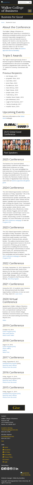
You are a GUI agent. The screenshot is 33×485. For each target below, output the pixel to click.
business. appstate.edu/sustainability (14, 49)
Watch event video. (8, 335)
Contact (6, 459)
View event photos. (8, 333)
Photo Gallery (7, 348)
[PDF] (19, 393)
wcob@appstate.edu (7, 436)
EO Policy (7, 452)
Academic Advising (6, 428)
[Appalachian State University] (8, 2)
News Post (6, 352)
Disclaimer (7, 450)
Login (5, 462)
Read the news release (10, 365)
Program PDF (7, 222)
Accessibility (7, 454)
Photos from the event (10, 367)
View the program (13, 279)
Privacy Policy (8, 457)
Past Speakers (11, 152)
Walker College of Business (12, 9)
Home (2, 22)
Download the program (10, 363)
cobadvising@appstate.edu (9, 430)
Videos (5, 350)
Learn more (18, 294)
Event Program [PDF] (9, 331)
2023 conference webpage (11, 256)
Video (4, 320)
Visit (2, 441)
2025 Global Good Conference (12, 133)
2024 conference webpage (13, 220)
